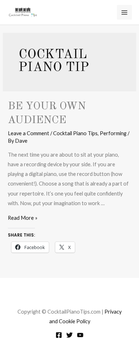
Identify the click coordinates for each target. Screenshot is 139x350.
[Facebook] (59, 335)
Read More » (22, 218)
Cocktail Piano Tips (75, 133)
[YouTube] (80, 335)
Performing (113, 133)
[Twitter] (69, 335)
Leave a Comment (28, 133)
